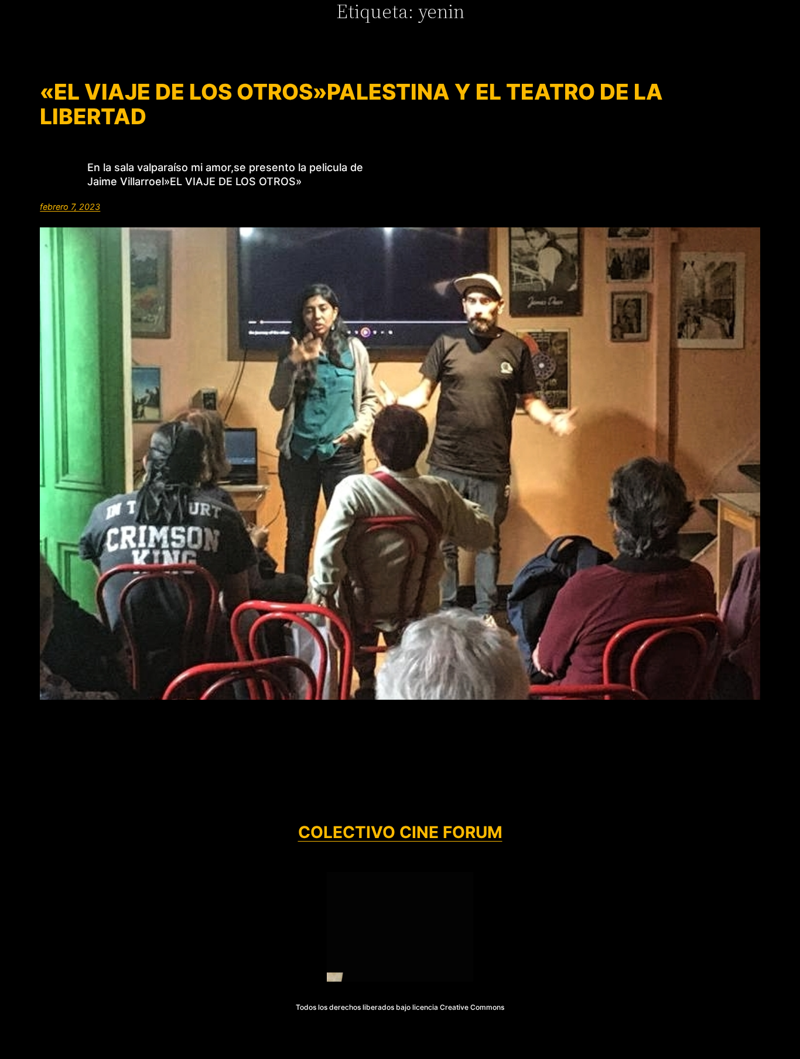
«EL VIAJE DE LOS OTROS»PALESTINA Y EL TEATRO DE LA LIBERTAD (351, 105)
